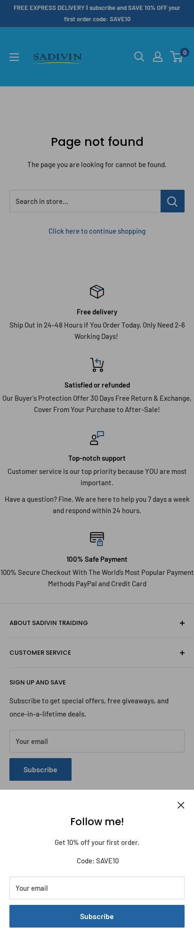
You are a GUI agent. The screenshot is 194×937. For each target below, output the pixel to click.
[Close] (181, 803)
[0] (177, 56)
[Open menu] (14, 57)
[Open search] (139, 56)
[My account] (157, 56)
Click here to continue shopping (97, 231)
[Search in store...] (173, 201)
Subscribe (97, 916)
